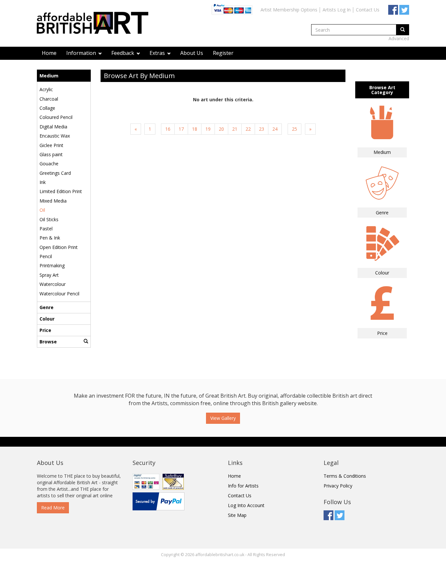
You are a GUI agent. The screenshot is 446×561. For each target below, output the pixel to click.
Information (81, 53)
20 (221, 129)
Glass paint (51, 154)
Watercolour (53, 284)
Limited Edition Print (61, 191)
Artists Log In (337, 10)
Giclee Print (51, 145)
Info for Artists (243, 486)
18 (194, 129)
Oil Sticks (49, 219)
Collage (47, 108)
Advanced (399, 38)
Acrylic (46, 89)
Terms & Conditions (345, 476)
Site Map (237, 515)
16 (167, 129)
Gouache (49, 163)
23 (261, 129)
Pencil (46, 256)
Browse (48, 341)
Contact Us (367, 10)
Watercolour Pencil (59, 293)
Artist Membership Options (289, 10)
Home (49, 53)
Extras (158, 53)
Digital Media (53, 127)
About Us (191, 53)
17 (181, 129)
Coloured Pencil (56, 117)
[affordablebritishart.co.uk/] (95, 24)
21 (234, 129)
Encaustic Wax (55, 136)
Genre (47, 307)
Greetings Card (55, 173)
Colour (47, 319)
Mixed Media (53, 201)
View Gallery (223, 418)
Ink (43, 182)
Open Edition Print (59, 247)
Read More (53, 507)
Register (223, 53)
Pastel (46, 228)
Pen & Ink (50, 238)
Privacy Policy (338, 486)
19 (208, 129)
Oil (42, 210)
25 (294, 129)
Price (45, 330)
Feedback (123, 53)
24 (275, 129)
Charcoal (49, 99)
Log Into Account (246, 505)
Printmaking (52, 265)
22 (248, 129)
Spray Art (49, 275)
